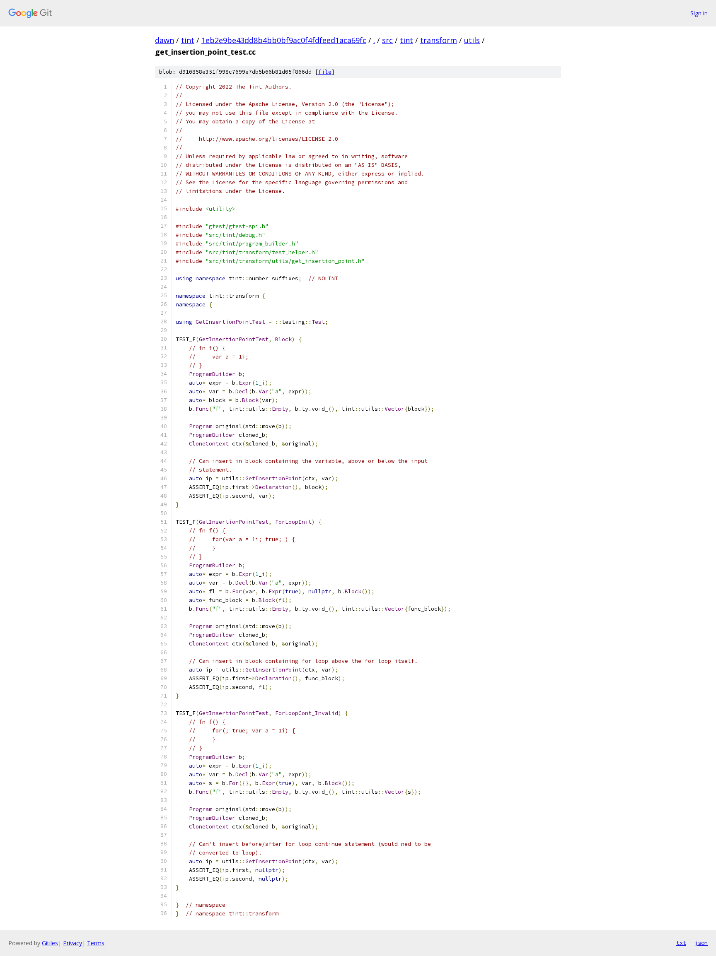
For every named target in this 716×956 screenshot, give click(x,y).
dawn (164, 40)
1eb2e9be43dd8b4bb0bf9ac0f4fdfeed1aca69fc (283, 40)
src (387, 40)
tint (187, 40)
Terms (95, 943)
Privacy (72, 943)
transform (438, 40)
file (324, 71)
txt (681, 942)
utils (472, 40)
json (701, 942)
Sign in (699, 13)
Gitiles (50, 943)
